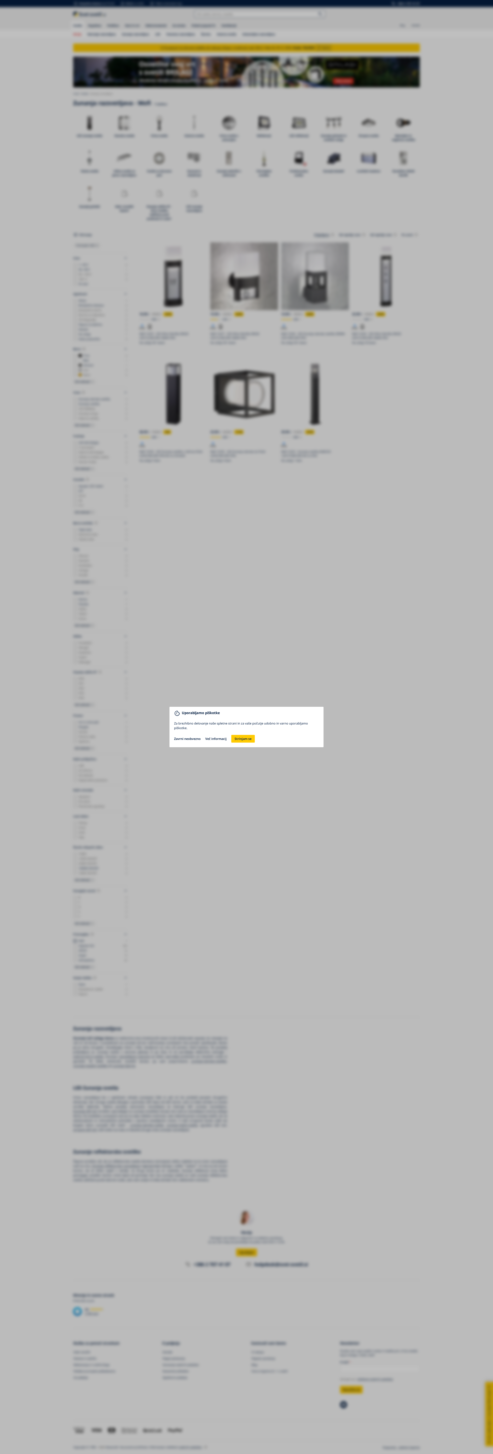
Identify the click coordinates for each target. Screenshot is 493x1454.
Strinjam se (243, 739)
